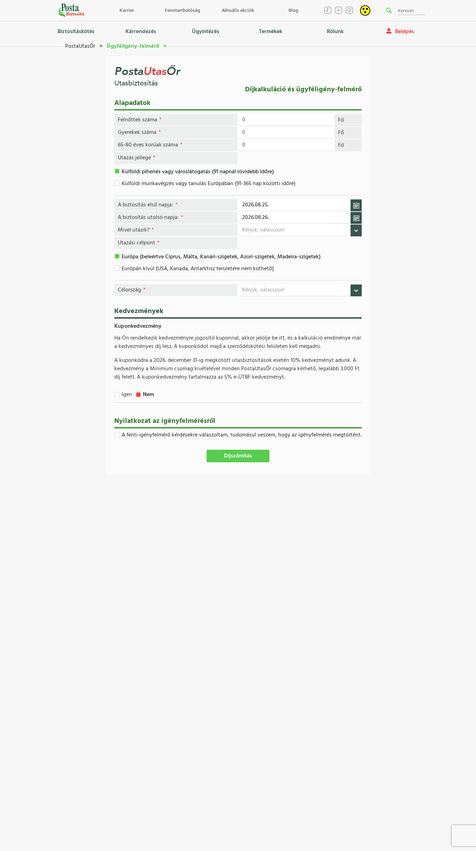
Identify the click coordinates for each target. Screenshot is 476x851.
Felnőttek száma (140, 119)
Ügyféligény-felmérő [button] (133, 46)
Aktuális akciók (238, 11)
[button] (389, 10)
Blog (293, 11)
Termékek (270, 31)
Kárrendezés (140, 31)
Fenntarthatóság (182, 11)
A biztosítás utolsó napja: (150, 217)
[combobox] (300, 230)
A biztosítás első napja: (148, 205)
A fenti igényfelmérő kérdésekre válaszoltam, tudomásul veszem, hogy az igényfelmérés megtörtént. (242, 435)
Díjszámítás (238, 456)
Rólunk (335, 31)
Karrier (127, 11)
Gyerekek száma (139, 132)
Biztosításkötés (75, 31)
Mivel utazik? (136, 230)
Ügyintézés (205, 31)
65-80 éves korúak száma (150, 145)
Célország (132, 290)
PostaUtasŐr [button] (81, 46)
